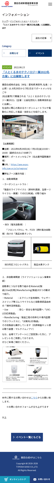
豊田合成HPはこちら (31, 457)
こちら (34, 397)
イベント (40, 53)
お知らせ (14, 53)
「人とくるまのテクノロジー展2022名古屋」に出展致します (25, 74)
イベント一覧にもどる (28, 437)
